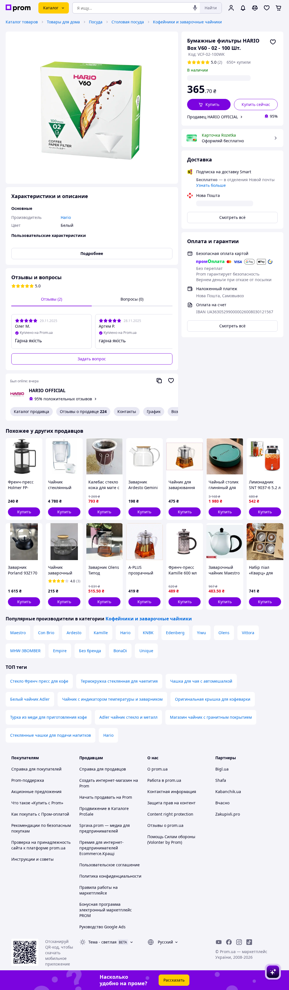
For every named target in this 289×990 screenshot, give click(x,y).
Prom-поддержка (27, 780)
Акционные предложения (36, 791)
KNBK (148, 632)
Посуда (95, 22)
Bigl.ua (222, 769)
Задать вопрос (92, 358)
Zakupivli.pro (227, 814)
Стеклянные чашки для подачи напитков (50, 735)
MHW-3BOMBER (25, 650)
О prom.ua (157, 769)
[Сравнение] (255, 8)
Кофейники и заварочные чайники (187, 22)
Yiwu (201, 632)
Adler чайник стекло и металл (128, 717)
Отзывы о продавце (83, 411)
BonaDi (120, 650)
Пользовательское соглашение (109, 864)
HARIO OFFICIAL (47, 390)
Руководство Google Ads (102, 926)
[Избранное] (267, 8)
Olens (223, 632)
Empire (60, 650)
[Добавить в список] (273, 42)
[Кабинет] (231, 8)
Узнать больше (211, 185)
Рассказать (174, 980)
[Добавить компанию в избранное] (171, 380)
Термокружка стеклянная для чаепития (119, 681)
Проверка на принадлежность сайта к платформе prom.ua (41, 845)
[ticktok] (249, 942)
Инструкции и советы (32, 859)
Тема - (102, 942)
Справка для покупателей (36, 769)
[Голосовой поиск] (195, 8)
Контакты (126, 411)
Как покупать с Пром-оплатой (40, 814)
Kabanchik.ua (228, 791)
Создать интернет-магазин (105, 780)
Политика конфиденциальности (110, 876)
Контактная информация (171, 791)
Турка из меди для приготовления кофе (48, 717)
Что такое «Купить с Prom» (37, 802)
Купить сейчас (256, 104)
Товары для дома (63, 22)
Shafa (220, 780)
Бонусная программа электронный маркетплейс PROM (105, 910)
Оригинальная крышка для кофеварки (212, 699)
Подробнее (91, 253)
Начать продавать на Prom (105, 797)
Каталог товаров (22, 22)
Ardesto (74, 632)
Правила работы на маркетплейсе (98, 890)
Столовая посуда (127, 22)
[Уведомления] (243, 8)
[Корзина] (278, 8)
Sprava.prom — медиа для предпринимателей (104, 828)
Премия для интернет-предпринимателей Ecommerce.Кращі (101, 848)
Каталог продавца (31, 411)
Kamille (101, 632)
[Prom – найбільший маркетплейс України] (18, 8)
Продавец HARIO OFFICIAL (212, 116)
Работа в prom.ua (164, 780)
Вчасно (222, 802)
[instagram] (239, 942)
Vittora (248, 632)
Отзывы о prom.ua (165, 825)
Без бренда (90, 650)
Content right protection (170, 814)
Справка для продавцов (102, 769)
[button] (209, 104)
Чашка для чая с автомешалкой (201, 681)
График (154, 411)
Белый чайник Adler (30, 699)
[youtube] (218, 942)
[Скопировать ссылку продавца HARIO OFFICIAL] (159, 380)
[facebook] (228, 942)
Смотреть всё (232, 217)
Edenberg (175, 632)
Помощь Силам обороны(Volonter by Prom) (171, 839)
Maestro (18, 632)
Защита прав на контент (171, 802)
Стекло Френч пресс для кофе (39, 681)
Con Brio (46, 632)
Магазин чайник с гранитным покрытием (211, 717)
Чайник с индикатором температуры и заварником (112, 699)
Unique (146, 650)
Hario (125, 632)
